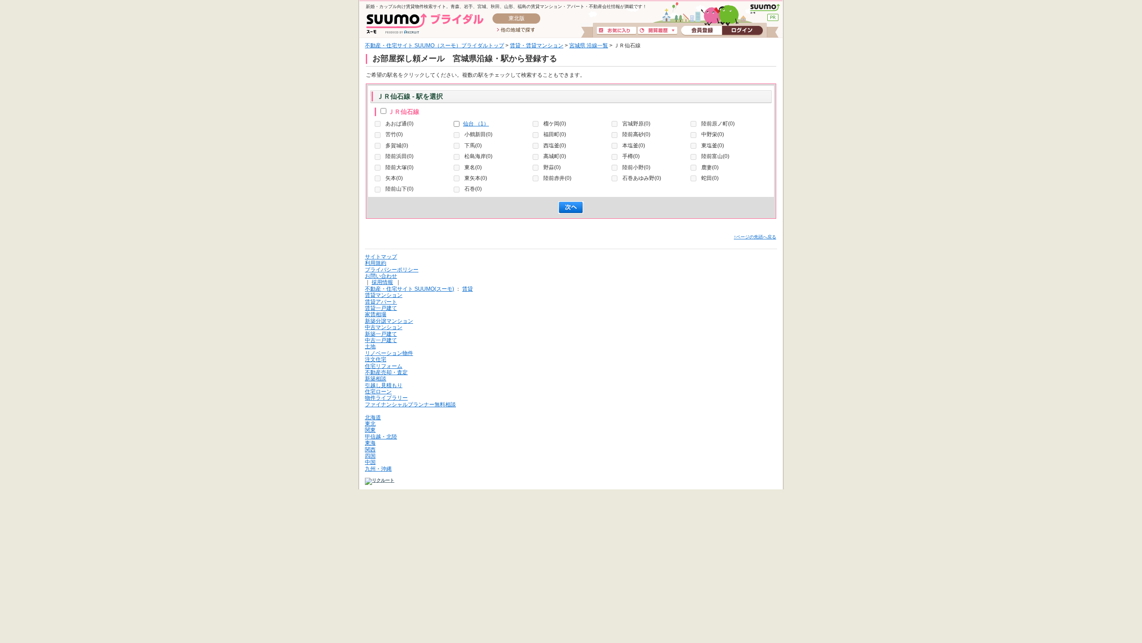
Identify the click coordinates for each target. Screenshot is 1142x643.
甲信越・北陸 (381, 437)
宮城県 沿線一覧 (588, 45)
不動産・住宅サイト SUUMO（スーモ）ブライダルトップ (434, 45)
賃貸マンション (383, 295)
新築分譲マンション (389, 321)
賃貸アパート (381, 302)
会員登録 (701, 31)
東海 (370, 443)
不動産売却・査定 (386, 372)
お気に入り (616, 31)
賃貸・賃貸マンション (536, 45)
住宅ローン (378, 391)
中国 (370, 462)
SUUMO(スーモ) (765, 9)
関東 (370, 430)
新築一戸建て (381, 334)
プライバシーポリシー (391, 270)
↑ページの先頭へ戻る (755, 236)
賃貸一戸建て (381, 308)
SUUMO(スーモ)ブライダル (425, 23)
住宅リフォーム (383, 366)
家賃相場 (375, 314)
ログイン (742, 31)
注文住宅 (375, 359)
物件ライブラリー (386, 398)
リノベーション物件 (389, 353)
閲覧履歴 (657, 31)
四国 (370, 456)
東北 (370, 424)
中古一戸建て (381, 340)
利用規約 (375, 263)
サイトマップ (381, 257)
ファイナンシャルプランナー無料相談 (410, 404)
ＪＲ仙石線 (403, 111)
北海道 (373, 417)
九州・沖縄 (378, 469)
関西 (370, 450)
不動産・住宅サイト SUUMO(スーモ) (409, 289)
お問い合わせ (381, 276)
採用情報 (382, 282)
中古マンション (383, 327)
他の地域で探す (516, 30)
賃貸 (467, 289)
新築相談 (375, 379)
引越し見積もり (383, 385)
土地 (370, 346)
